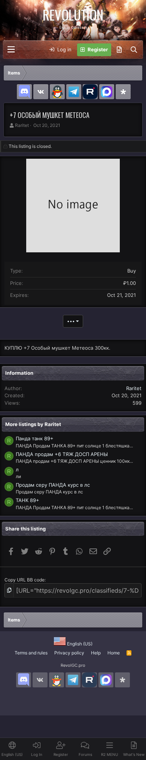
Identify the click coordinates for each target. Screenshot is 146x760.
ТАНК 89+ (27, 500)
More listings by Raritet (33, 424)
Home (113, 653)
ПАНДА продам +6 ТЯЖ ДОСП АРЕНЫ (62, 454)
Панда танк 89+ (35, 438)
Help (96, 653)
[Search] (134, 49)
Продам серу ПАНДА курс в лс (53, 485)
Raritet (22, 125)
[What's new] (119, 49)
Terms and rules (31, 653)
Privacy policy (69, 653)
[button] (11, 49)
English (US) (79, 644)
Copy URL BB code (24, 580)
